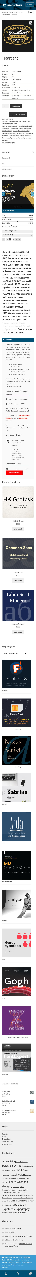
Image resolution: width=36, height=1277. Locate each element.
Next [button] (32, 194)
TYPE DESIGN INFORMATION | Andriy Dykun (18, 457)
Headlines (5, 135)
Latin (18, 1193)
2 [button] (16, 206)
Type (9, 1205)
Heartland (14, 453)
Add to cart (16, 106)
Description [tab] (6, 152)
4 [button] (18, 206)
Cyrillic (12, 128)
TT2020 (12, 1232)
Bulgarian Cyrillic (11, 1165)
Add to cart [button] (18, 529)
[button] (30, 23)
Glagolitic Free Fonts (25, 1236)
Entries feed (6, 1139)
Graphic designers (15, 1187)
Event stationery (7, 131)
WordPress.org (7, 1144)
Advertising (9, 126)
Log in (4, 1136)
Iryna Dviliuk (12, 1193)
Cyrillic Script (13, 12)
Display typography (25, 128)
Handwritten (6, 124)
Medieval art (14, 1195)
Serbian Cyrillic (17, 1201)
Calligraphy (5, 128)
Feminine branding (24, 131)
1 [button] (14, 206)
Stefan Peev (29, 1201)
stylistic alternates (25, 135)
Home (6, 12)
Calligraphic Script (27, 126)
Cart (28, 1272)
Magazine (12, 135)
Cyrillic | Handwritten (15, 121)
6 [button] (21, 206)
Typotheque (5, 1212)
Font (28, 1178)
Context (13, 1170)
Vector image (21, 1212)
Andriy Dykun (17, 126)
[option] (18, 194)
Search (18, 1273)
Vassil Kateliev (13, 1212)
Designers (28, 1175)
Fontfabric (5, 1182)
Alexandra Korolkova (22, 1162)
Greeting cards (20, 133)
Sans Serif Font (6, 1201)
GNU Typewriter (18, 1240)
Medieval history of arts (24, 1195)
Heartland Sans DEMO (9, 227)
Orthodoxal (22, 1198)
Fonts (4, 133)
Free (18, 1182)
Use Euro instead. (17, 1265)
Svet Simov (5, 1205)
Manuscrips (6, 1195)
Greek (22, 1187)
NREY (17, 135)
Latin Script (13, 124)
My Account (6, 1273)
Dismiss (5, 1267)
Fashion (15, 131)
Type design (6, 138)
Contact (18, 1228)
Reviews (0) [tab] (6, 158)
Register (5, 1134)
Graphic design (10, 133)
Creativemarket (14, 473)
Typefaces (13, 138)
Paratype (29, 1198)
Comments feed (7, 1142)
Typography (21, 138)
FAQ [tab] (3, 164)
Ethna (19, 453)
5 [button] (20, 206)
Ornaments (16, 1198)
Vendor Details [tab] (7, 169)
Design (16, 128)
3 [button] (17, 206)
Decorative (13, 1175)
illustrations (21, 1190)
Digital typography (7, 1178)
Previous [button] (3, 194)
